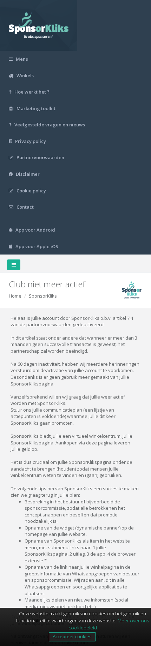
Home (15, 296)
